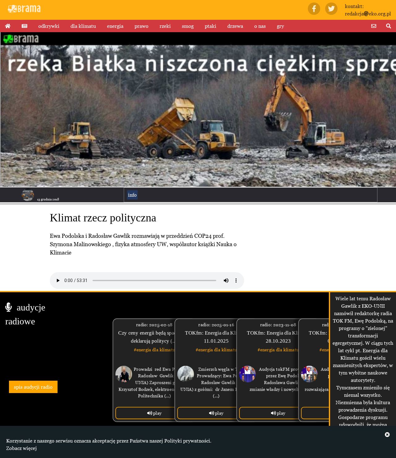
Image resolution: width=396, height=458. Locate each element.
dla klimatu (83, 26)
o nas (260, 26)
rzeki (165, 26)
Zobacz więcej (21, 448)
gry (280, 26)
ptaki (210, 26)
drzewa (235, 26)
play (157, 413)
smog (188, 26)
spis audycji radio (33, 387)
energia (115, 26)
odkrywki (48, 26)
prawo (141, 26)
